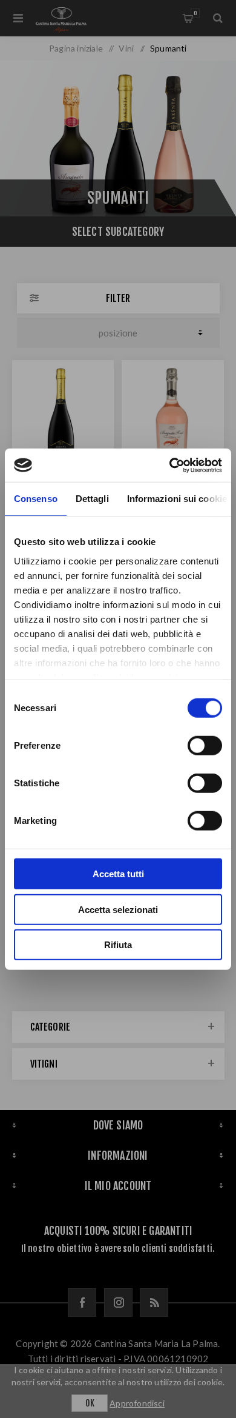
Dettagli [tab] (92, 498)
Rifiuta (118, 945)
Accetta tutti (118, 874)
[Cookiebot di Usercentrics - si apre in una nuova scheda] (169, 465)
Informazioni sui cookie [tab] (177, 498)
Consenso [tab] (35, 498)
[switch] (205, 745)
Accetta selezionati (118, 909)
